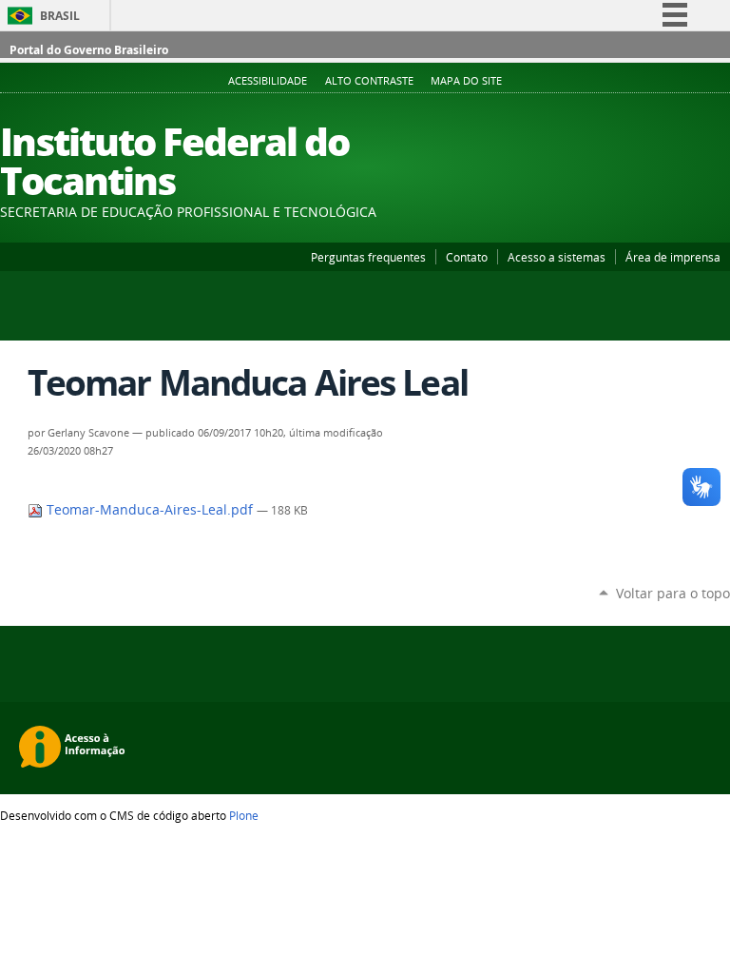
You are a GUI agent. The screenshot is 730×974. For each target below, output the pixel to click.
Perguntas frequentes (368, 256)
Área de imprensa (672, 256)
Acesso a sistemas (556, 256)
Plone (244, 815)
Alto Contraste (369, 81)
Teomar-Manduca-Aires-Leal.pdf (150, 509)
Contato (467, 256)
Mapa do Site (466, 81)
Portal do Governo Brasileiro (89, 50)
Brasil (60, 16)
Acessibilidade (267, 81)
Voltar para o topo (673, 593)
